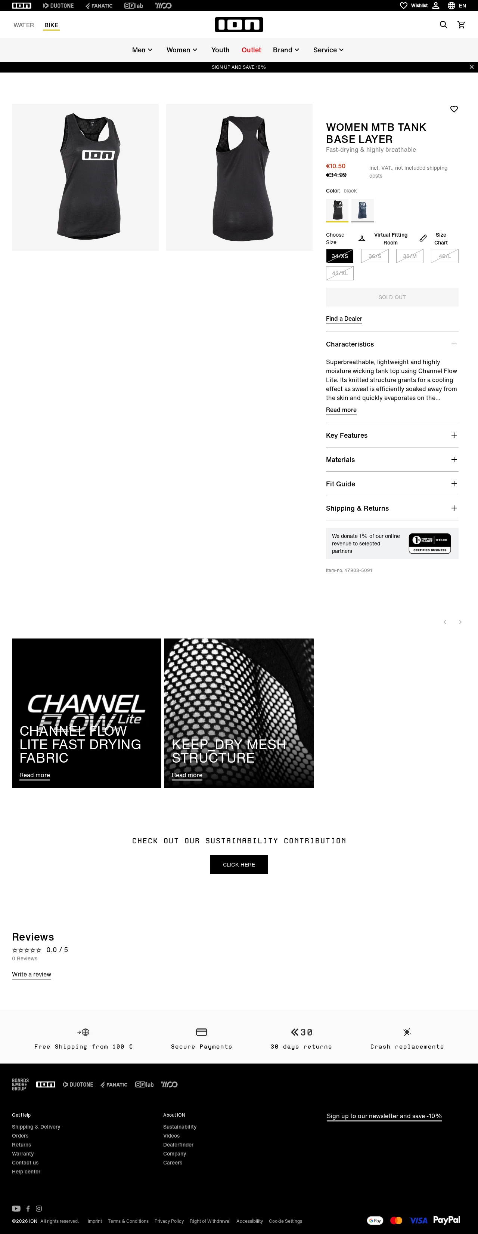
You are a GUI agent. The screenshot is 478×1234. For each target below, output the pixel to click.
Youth (220, 50)
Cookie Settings (285, 1221)
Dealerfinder (178, 1144)
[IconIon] (21, 5)
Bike (51, 25)
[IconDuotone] (58, 5)
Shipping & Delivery (36, 1126)
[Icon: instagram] (39, 1209)
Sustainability (180, 1126)
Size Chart (441, 238)
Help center (26, 1171)
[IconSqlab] (133, 5)
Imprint (95, 1221)
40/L (445, 256)
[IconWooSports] (163, 5)
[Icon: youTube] (16, 1209)
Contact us (25, 1162)
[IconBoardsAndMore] (20, 1084)
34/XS (340, 256)
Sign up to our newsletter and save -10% (384, 1115)
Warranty (23, 1153)
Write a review (31, 974)
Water (23, 25)
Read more (341, 409)
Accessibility (249, 1221)
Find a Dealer (344, 318)
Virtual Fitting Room (390, 238)
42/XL (340, 273)
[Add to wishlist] (454, 109)
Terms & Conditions (128, 1221)
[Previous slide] (445, 622)
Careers (172, 1162)
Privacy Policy (169, 1221)
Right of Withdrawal (210, 1221)
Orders (20, 1135)
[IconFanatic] (99, 5)
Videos (171, 1135)
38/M (410, 256)
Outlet (251, 50)
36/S (375, 256)
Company (174, 1153)
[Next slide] (460, 622)
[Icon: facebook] (28, 1209)
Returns (21, 1144)
